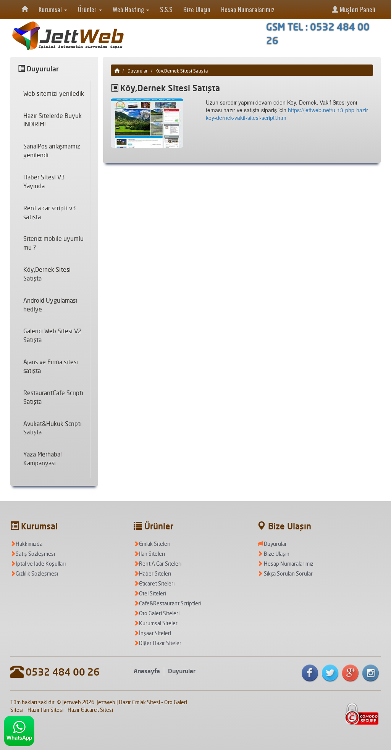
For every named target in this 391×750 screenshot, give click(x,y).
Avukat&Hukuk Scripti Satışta (52, 428)
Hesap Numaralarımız (248, 9)
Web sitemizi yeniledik (53, 93)
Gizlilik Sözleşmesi (37, 573)
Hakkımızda (29, 543)
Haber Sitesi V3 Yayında (44, 181)
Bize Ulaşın (196, 9)
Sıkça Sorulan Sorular (288, 573)
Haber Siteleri (155, 573)
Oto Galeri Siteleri (159, 613)
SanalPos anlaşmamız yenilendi (51, 150)
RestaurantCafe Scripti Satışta (53, 397)
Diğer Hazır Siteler (160, 643)
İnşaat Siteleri (155, 633)
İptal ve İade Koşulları (41, 563)
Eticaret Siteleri (156, 583)
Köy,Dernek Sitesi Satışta (47, 274)
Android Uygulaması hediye (50, 305)
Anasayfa (147, 671)
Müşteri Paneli (356, 9)
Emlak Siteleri (154, 543)
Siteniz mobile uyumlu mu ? (53, 243)
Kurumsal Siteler (158, 623)
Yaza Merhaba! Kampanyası (42, 458)
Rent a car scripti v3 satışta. (49, 212)
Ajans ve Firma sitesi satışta (50, 366)
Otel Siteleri (152, 593)
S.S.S (166, 9)
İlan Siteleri (152, 553)
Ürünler (88, 9)
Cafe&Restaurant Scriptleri (170, 603)
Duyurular (137, 71)
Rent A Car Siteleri (160, 563)
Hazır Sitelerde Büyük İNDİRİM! (52, 120)
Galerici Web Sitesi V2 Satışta (52, 335)
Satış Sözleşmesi (35, 553)
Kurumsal (51, 9)
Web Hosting (129, 9)
